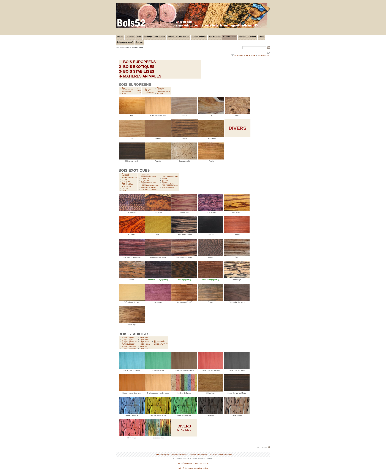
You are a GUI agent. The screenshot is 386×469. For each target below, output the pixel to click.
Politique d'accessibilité (198, 454)
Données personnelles (179, 454)
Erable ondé (126, 92)
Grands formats (182, 36)
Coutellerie (130, 36)
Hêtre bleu (144, 337)
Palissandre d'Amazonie (149, 186)
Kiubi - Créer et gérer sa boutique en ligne (193, 468)
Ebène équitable (168, 184)
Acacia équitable (168, 187)
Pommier (160, 93)
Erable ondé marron (129, 341)
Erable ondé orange (129, 346)
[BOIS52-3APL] (193, 27)
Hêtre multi (144, 348)
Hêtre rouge (144, 341)
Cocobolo (125, 188)
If (137, 89)
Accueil (120, 36)
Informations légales (162, 454)
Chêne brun (149, 92)
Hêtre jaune (144, 339)
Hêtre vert (143, 343)
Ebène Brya (145, 175)
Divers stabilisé (159, 341)
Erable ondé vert (128, 339)
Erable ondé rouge (128, 343)
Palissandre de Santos (170, 177)
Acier (139, 36)
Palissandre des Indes (149, 189)
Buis (123, 88)
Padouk (144, 184)
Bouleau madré (127, 90)
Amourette (126, 174)
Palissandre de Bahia (148, 187)
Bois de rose (126, 183)
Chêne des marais (164, 92)
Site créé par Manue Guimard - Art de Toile (193, 463)
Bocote (124, 179)
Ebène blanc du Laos (148, 182)
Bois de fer (126, 181)
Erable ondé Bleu (128, 337)
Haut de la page (261, 447)
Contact (139, 42)
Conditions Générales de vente (220, 454)
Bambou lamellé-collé (129, 177)
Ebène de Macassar (148, 177)
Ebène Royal (145, 180)
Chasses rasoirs (229, 36)
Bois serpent (126, 186)
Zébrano (165, 180)
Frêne (124, 93)
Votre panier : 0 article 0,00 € (244, 55)
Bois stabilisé (160, 36)
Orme (139, 92)
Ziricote (165, 182)
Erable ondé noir (128, 345)
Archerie (242, 36)
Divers (261, 36)
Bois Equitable (214, 36)
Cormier (148, 89)
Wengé (164, 178)
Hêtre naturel (145, 345)
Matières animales (199, 36)
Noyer (147, 91)
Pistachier (160, 88)
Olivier (139, 91)
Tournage (148, 36)
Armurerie (252, 36)
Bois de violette (127, 185)
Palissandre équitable (170, 186)
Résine (171, 36)
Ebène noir (145, 178)
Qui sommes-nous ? (125, 42)
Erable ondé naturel (129, 348)
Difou (124, 190)
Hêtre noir (143, 346)
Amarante (125, 176)
